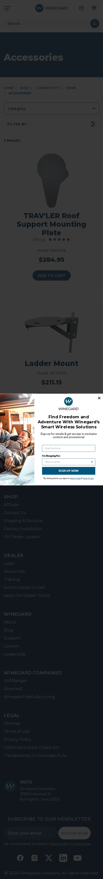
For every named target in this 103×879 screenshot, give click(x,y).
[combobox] (67, 461)
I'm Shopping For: (51, 455)
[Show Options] (92, 461)
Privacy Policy (75, 478)
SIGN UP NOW (68, 470)
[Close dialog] (99, 398)
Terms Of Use (88, 478)
